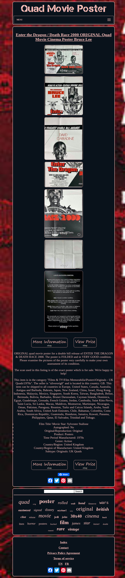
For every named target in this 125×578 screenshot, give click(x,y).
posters (43, 523)
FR (67, 563)
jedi (56, 517)
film (64, 522)
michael (62, 510)
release (32, 517)
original (84, 509)
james (76, 523)
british (102, 509)
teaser (96, 524)
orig (34, 504)
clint (23, 517)
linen (21, 524)
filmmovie (92, 504)
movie (45, 516)
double (105, 524)
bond (81, 503)
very (71, 511)
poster (47, 501)
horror (31, 523)
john (64, 517)
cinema (92, 516)
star (87, 523)
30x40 (76, 516)
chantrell (51, 530)
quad (24, 502)
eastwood (24, 510)
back (104, 517)
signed (38, 510)
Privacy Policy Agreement (63, 553)
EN (60, 563)
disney (49, 510)
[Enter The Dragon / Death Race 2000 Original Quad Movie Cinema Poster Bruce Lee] (63, 60)
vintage (73, 529)
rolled (63, 502)
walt (73, 503)
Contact (64, 547)
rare (61, 528)
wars (104, 503)
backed (53, 524)
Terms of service (63, 558)
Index (63, 542)
